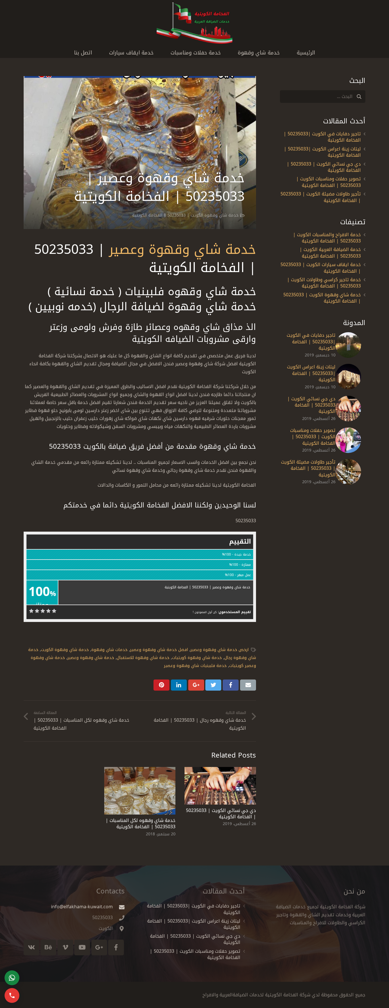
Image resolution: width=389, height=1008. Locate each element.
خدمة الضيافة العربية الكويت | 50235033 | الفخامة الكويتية (330, 252)
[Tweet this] (213, 685)
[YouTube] (82, 947)
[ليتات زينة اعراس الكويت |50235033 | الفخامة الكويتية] (348, 376)
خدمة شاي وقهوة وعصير (182, 249)
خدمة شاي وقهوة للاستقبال (143, 658)
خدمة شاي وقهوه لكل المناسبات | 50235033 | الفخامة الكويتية (140, 823)
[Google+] (99, 947)
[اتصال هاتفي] (12, 995)
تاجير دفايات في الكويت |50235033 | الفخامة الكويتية (322, 136)
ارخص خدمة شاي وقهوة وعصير (220, 650)
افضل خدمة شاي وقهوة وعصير (159, 650)
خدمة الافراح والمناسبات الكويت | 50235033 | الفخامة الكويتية (327, 237)
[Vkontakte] (31, 947)
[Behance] (48, 947)
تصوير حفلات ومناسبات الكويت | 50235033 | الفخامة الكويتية (328, 181)
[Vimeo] (65, 947)
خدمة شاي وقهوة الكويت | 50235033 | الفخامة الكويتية (185, 215)
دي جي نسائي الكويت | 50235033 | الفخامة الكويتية (221, 813)
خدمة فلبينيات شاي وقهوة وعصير (195, 666)
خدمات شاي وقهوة (109, 650)
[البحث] (359, 96)
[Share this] (231, 685)
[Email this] (248, 685)
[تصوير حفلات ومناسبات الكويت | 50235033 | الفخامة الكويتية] (348, 440)
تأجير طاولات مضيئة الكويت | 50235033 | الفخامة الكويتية (321, 197)
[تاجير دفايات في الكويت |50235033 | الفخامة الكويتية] (348, 345)
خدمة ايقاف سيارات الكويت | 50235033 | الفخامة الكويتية (321, 267)
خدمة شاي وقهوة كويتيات (197, 658)
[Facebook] (116, 947)
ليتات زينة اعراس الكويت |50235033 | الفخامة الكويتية (322, 152)
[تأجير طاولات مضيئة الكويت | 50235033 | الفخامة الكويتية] (348, 472)
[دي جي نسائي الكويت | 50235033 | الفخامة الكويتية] (220, 786)
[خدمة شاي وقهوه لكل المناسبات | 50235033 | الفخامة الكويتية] (140, 791)
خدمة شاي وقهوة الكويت (65, 650)
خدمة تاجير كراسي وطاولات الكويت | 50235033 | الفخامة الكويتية (324, 282)
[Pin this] (161, 685)
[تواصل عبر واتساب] (12, 977)
